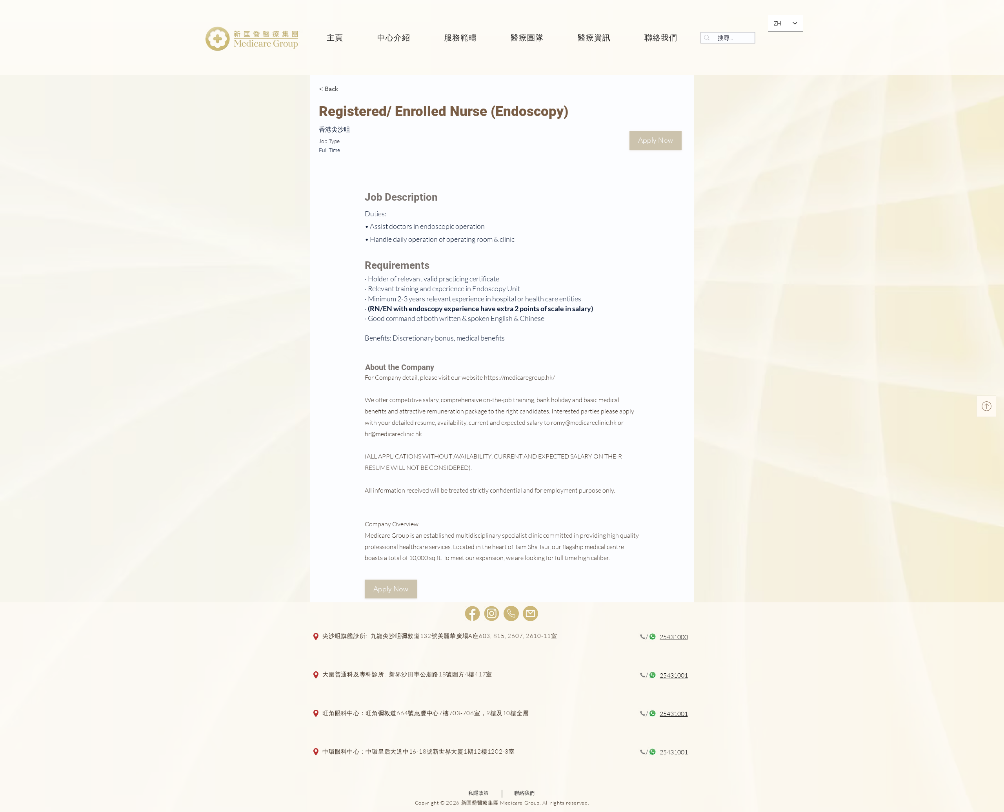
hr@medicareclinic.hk (393, 434)
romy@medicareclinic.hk (584, 422)
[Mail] (530, 613)
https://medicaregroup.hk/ (519, 377)
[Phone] (511, 613)
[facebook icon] (472, 613)
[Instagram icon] (491, 613)
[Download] (986, 406)
